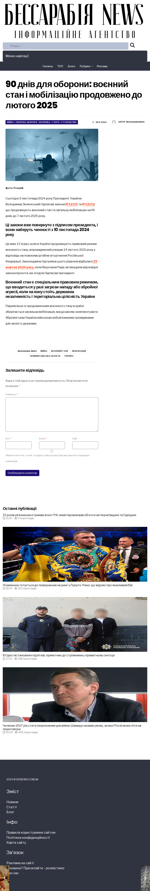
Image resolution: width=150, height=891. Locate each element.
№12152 (88, 204)
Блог (10, 812)
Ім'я (8, 438)
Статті (55, 122)
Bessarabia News (27, 351)
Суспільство (68, 122)
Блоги (71, 66)
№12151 (71, 204)
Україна (69, 355)
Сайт (74, 438)
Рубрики (85, 66)
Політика (44, 122)
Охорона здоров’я (26, 122)
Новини (12, 802)
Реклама (102, 66)
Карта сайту (16, 842)
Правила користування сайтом (30, 832)
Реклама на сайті (20, 863)
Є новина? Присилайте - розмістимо (35, 868)
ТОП (60, 66)
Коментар (11, 394)
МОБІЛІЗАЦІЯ (79, 351)
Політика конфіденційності (28, 838)
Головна (48, 66)
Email (43, 438)
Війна (10, 122)
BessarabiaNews (135, 121)
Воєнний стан (59, 351)
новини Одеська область (45, 355)
